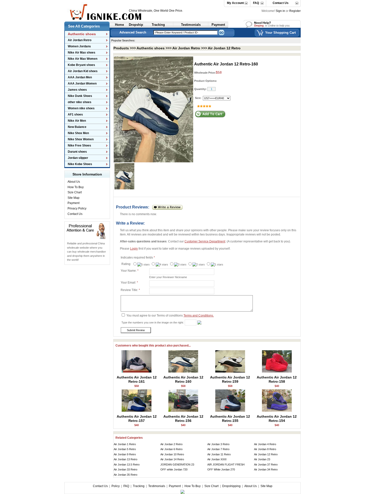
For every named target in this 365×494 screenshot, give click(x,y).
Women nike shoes (81, 108)
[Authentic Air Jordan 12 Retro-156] (183, 410)
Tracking (139, 486)
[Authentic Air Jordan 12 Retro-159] (230, 371)
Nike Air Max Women (82, 58)
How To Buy (76, 187)
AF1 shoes (75, 114)
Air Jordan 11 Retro (219, 454)
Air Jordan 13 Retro (125, 459)
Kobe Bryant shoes (81, 65)
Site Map (73, 198)
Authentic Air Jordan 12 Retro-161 (137, 379)
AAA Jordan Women (82, 83)
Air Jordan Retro (79, 40)
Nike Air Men (77, 120)
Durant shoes (77, 151)
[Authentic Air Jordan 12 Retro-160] (183, 371)
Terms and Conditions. (198, 315)
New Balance (77, 127)
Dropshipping (231, 486)
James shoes (77, 89)
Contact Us (279, 3)
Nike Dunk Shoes (80, 96)
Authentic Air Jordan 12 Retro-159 (230, 379)
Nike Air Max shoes (81, 52)
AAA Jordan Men (80, 77)
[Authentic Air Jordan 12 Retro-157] (136, 410)
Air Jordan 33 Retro (125, 469)
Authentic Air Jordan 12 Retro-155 (230, 418)
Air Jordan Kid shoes (83, 71)
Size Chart (75, 192)
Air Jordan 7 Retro (218, 449)
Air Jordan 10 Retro (172, 454)
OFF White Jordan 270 (221, 469)
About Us (74, 181)
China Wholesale (140, 10)
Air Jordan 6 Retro (171, 449)
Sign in (280, 11)
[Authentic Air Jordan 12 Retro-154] (277, 410)
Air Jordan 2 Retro (171, 444)
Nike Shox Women (81, 139)
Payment (73, 203)
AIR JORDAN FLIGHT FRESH (226, 464)
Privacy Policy (77, 208)
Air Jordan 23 (262, 459)
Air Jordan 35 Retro (125, 474)
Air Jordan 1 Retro (125, 444)
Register (295, 11)
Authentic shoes (151, 48)
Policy (115, 486)
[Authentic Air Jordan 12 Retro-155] (230, 410)
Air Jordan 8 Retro (265, 449)
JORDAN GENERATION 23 (177, 464)
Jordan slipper (78, 158)
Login (134, 248)
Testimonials (156, 486)
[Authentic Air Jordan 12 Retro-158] (277, 371)
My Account (235, 3)
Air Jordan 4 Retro (265, 444)
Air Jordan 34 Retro (266, 469)
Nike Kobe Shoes (80, 164)
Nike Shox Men (78, 133)
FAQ (256, 3)
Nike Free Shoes (79, 145)
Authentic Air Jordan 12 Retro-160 (183, 379)
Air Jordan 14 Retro (172, 459)
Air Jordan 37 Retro (266, 464)
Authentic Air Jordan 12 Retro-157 (137, 418)
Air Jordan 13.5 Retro (127, 464)
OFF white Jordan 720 (173, 469)
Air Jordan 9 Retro (125, 454)
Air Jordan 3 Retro (218, 444)
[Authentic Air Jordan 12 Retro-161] (136, 371)
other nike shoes (79, 102)
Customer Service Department (204, 241)
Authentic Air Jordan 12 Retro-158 (277, 379)
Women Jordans (79, 46)
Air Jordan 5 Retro (125, 449)
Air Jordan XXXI (216, 459)
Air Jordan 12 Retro (224, 48)
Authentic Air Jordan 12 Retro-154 (277, 418)
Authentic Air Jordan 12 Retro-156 (183, 418)
